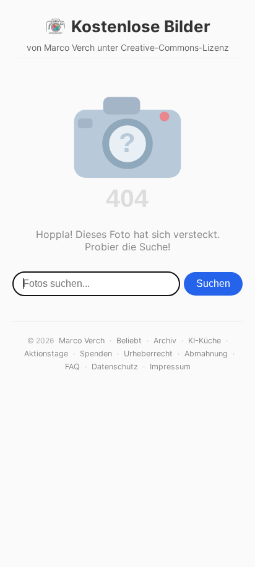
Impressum (170, 366)
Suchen (213, 283)
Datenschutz (115, 366)
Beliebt (129, 340)
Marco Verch (82, 340)
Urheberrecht (148, 353)
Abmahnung (206, 353)
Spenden (96, 353)
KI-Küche (204, 340)
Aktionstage (46, 353)
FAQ (72, 366)
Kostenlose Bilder (140, 26)
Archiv (164, 340)
